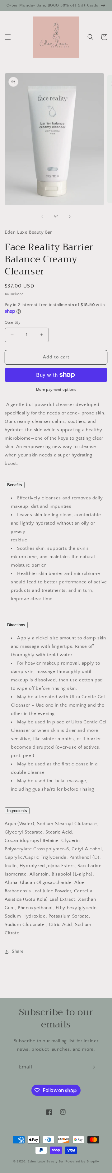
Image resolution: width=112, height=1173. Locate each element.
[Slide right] (70, 216)
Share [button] (18, 951)
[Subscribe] (92, 1067)
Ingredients (17, 810)
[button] (8, 37)
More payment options (56, 390)
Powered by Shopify (82, 1161)
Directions (16, 625)
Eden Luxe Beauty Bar (46, 1161)
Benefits (14, 485)
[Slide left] (42, 216)
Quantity (13, 322)
